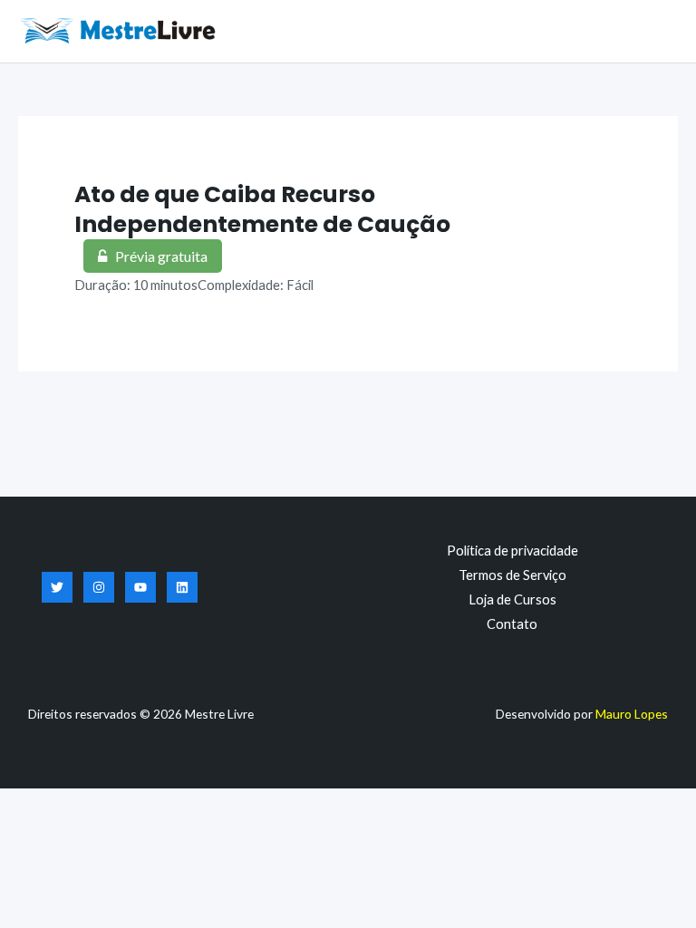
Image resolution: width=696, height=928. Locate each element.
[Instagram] (98, 587)
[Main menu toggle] (660, 31)
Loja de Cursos (512, 599)
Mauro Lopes (631, 713)
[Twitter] (57, 587)
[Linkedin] (182, 587)
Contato (512, 624)
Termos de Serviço (512, 575)
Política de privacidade (512, 550)
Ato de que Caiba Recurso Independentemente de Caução (262, 209)
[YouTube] (140, 587)
